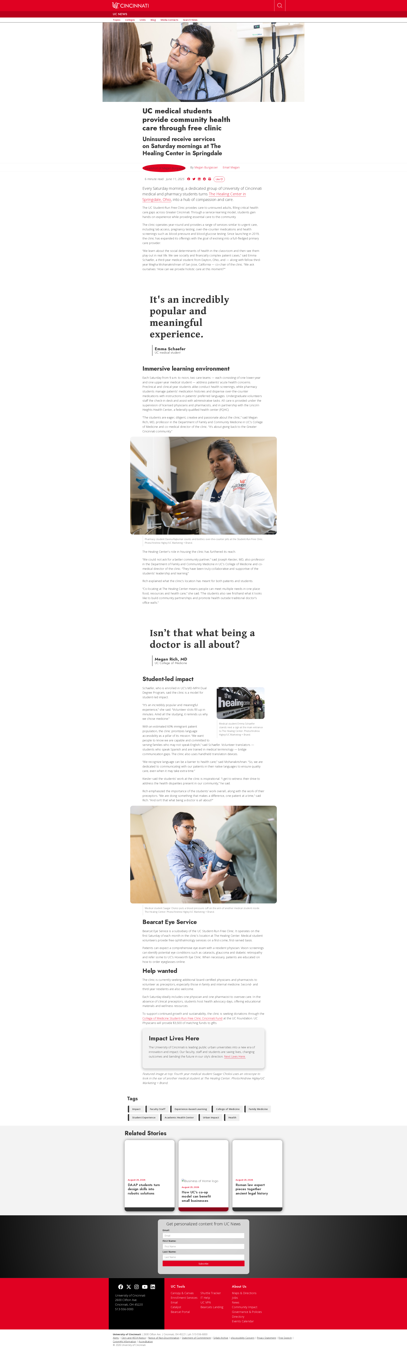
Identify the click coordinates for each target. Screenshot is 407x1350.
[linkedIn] (153, 1287)
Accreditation (146, 1341)
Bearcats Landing (211, 1307)
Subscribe (203, 1263)
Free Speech (285, 1337)
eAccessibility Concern (242, 1337)
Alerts (116, 1337)
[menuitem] (116, 20)
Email (174, 1302)
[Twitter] (128, 1287)
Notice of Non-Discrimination (163, 1337)
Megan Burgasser (206, 167)
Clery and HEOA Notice (133, 1337)
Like (218, 179)
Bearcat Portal (180, 1312)
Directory (238, 1316)
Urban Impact (211, 1117)
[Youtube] (145, 1287)
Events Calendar (243, 1321)
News (235, 1302)
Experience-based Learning (191, 1109)
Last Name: (169, 1251)
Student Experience (143, 1117)
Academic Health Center (179, 1117)
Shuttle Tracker (210, 1293)
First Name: (169, 1240)
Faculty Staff (158, 1109)
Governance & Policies (247, 1312)
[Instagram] (136, 1287)
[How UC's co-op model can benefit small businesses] (203, 1158)
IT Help (205, 1298)
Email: (166, 1230)
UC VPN (205, 1302)
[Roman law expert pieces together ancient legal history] (257, 1158)
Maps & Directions (244, 1293)
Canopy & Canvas (182, 1293)
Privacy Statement (266, 1337)
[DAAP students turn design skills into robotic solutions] (150, 1158)
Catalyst (176, 1307)
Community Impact (244, 1307)
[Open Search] (279, 5)
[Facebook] (120, 1287)
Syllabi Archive (220, 1337)
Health (232, 1117)
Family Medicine (258, 1109)
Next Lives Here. (235, 1056)
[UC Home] (130, 5)
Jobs (235, 1298)
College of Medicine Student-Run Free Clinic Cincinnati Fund (182, 1018)
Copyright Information (124, 1341)
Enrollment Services (184, 1298)
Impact (136, 1109)
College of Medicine (228, 1109)
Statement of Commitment (196, 1337)
